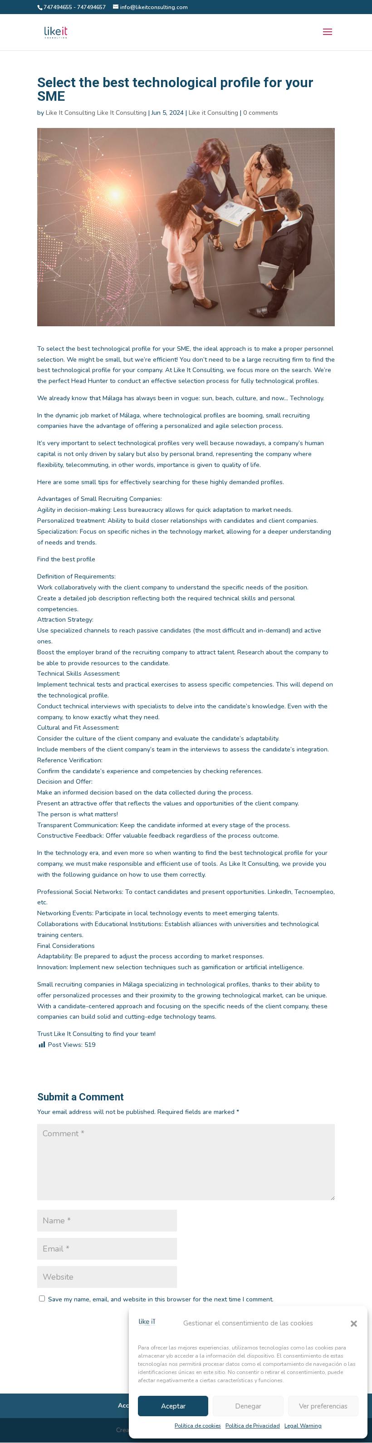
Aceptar (173, 1406)
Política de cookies (198, 1425)
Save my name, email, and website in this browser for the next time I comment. (161, 1299)
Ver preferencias (323, 1406)
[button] (353, 1323)
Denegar (248, 1406)
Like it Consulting (213, 112)
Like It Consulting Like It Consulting (96, 112)
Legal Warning (303, 1425)
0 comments (260, 112)
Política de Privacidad (252, 1425)
